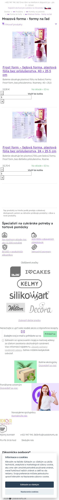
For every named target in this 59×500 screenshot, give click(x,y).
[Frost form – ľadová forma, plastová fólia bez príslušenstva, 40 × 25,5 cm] (29, 44)
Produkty (19, 11)
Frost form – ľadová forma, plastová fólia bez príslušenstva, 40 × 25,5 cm (29, 71)
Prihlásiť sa (50, 334)
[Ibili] (15, 271)
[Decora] (40, 307)
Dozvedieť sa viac (47, 365)
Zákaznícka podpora (15, 452)
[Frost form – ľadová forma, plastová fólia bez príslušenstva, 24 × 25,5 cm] (29, 124)
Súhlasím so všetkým (29, 484)
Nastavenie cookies (29, 492)
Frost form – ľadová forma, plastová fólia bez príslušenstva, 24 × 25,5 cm (29, 149)
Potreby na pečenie (36, 11)
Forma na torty (15, 14)
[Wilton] (15, 307)
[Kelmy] (29, 283)
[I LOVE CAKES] (37, 271)
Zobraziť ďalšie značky (29, 320)
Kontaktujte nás (19, 415)
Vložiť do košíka (35, 94)
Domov (7, 11)
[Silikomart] (30, 295)
